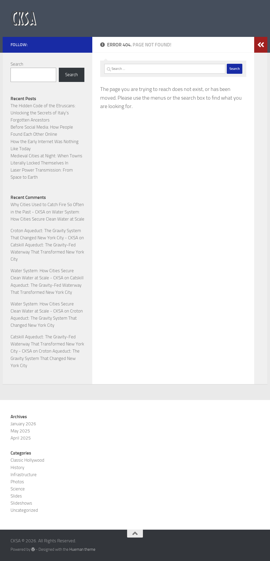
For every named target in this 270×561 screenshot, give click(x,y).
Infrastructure (24, 474)
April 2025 (21, 438)
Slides (16, 496)
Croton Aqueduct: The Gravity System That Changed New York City (47, 318)
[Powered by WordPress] (33, 550)
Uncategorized (24, 510)
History (17, 467)
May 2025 (20, 430)
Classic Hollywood (27, 460)
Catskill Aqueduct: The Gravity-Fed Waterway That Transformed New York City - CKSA (47, 344)
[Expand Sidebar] (260, 45)
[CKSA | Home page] (24, 18)
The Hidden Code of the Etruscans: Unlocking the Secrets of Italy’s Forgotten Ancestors (43, 113)
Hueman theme (82, 549)
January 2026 (23, 423)
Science (18, 488)
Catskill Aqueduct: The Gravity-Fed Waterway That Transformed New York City (47, 252)
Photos (17, 481)
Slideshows (21, 503)
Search (17, 64)
